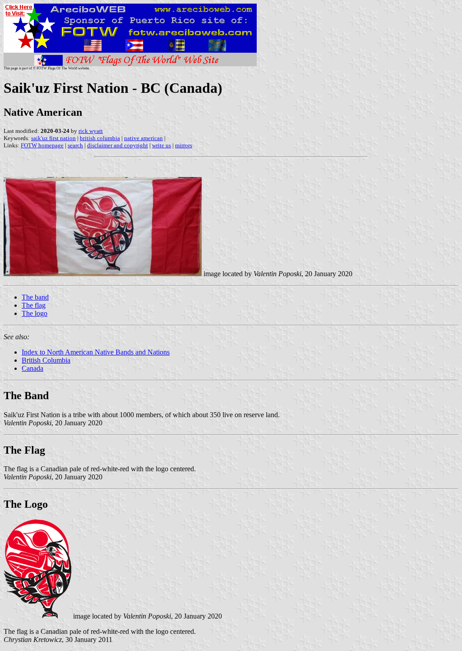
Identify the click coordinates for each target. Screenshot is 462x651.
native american (143, 138)
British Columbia (46, 360)
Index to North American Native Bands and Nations (96, 352)
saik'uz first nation (53, 138)
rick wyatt (91, 130)
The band (35, 297)
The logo (34, 313)
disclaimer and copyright (117, 145)
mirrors (183, 145)
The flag (34, 305)
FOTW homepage (42, 145)
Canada (32, 368)
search (75, 145)
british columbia (100, 138)
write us (161, 145)
